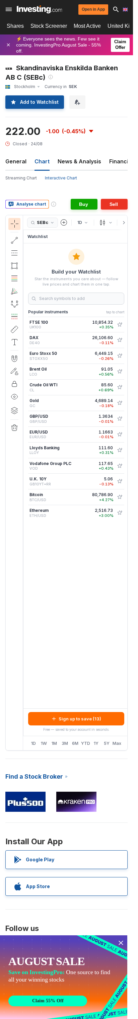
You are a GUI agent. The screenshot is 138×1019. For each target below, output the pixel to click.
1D (33, 743)
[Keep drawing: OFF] (14, 371)
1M (54, 743)
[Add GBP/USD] (119, 418)
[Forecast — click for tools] (14, 317)
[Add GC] (119, 403)
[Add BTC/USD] (119, 497)
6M (75, 743)
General (15, 161)
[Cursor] (14, 224)
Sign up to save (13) (80, 718)
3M (65, 743)
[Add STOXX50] (119, 356)
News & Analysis (79, 161)
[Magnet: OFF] (14, 358)
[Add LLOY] (119, 450)
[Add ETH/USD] (119, 513)
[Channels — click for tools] (14, 253)
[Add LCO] (119, 371)
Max (117, 743)
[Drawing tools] (25, 483)
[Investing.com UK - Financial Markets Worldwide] (39, 9)
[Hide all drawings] (14, 397)
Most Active (87, 26)
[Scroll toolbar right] (122, 222)
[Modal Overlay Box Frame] (63, 977)
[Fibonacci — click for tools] (14, 278)
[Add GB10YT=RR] (119, 481)
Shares (15, 26)
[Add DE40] (119, 340)
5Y (107, 743)
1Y (96, 743)
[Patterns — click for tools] (14, 304)
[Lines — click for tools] (14, 240)
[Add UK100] (119, 324)
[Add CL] (119, 387)
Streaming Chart (21, 177)
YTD (85, 743)
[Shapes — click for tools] (14, 266)
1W (44, 743)
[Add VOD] (119, 466)
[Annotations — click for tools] (14, 342)
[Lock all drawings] (14, 384)
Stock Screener (48, 26)
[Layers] (14, 410)
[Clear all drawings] (14, 428)
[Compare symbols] (64, 223)
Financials (122, 161)
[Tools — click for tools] (14, 329)
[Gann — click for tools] (14, 291)
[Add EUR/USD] (119, 434)
